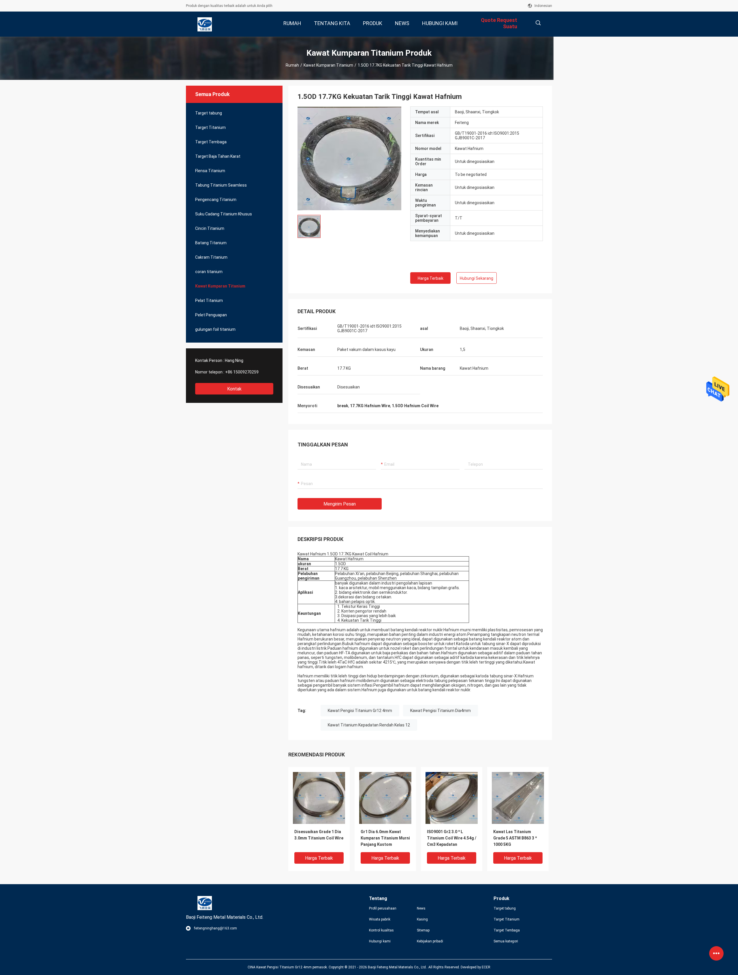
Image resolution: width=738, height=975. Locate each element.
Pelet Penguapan (211, 315)
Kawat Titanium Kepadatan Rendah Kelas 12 (369, 725)
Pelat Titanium (209, 300)
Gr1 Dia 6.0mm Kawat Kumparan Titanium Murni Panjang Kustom (385, 838)
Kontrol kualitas (381, 930)
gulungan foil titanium (215, 329)
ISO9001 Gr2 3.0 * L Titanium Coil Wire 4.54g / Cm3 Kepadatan (451, 838)
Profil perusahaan (382, 908)
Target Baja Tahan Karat (217, 156)
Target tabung (208, 113)
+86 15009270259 (242, 372)
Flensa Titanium (210, 170)
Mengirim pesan (339, 504)
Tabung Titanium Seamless (221, 185)
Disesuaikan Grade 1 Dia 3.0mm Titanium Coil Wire (318, 834)
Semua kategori (506, 941)
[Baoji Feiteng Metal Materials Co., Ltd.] (204, 24)
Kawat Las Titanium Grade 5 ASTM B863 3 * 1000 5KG (515, 838)
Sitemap (423, 930)
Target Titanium (210, 127)
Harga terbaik (430, 278)
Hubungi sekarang (476, 278)
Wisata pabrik (379, 919)
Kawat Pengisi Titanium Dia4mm (440, 710)
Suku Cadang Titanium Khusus (223, 214)
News (421, 908)
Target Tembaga (211, 142)
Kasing (422, 919)
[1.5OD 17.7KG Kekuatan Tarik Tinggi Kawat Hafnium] (349, 158)
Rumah (292, 65)
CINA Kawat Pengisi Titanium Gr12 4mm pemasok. (288, 967)
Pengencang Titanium (215, 199)
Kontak (234, 389)
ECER (486, 967)
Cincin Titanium (209, 228)
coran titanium (209, 271)
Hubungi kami (380, 941)
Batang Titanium (211, 243)
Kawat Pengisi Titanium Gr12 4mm (360, 710)
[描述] (538, 23)
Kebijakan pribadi (430, 941)
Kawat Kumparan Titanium (328, 65)
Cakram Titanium (211, 257)
